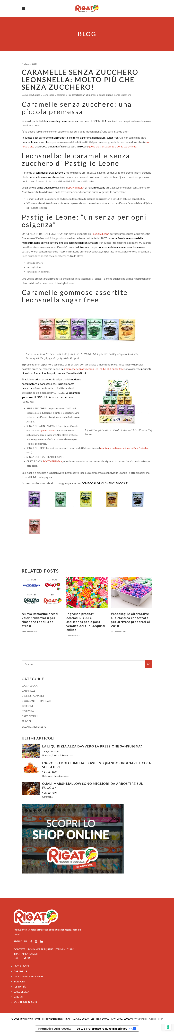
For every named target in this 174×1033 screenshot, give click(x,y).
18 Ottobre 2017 (74, 635)
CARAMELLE (29, 690)
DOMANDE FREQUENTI (41, 949)
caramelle (62, 94)
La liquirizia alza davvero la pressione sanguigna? (92, 746)
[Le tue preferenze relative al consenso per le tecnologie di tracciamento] (168, 1027)
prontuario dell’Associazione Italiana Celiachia (124, 448)
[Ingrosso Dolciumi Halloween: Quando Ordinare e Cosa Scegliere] (31, 768)
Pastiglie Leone (100, 233)
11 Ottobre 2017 (118, 631)
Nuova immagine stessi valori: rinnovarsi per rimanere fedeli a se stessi (40, 619)
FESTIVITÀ (28, 711)
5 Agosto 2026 (49, 772)
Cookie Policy (156, 1018)
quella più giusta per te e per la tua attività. (112, 146)
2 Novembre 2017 (30, 631)
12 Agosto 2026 (50, 751)
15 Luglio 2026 (49, 793)
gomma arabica (48, 430)
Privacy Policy (140, 1018)
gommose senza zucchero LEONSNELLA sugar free (94, 368)
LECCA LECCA (30, 685)
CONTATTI (20, 949)
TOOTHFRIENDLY (52, 461)
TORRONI (27, 706)
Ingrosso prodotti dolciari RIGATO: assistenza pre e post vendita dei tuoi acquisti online (85, 622)
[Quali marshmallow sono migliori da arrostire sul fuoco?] (31, 788)
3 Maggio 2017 (29, 64)
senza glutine (106, 94)
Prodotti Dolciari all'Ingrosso (83, 94)
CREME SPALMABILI (33, 695)
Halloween (47, 776)
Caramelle (27, 94)
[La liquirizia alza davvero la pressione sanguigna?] (31, 751)
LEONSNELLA (75, 187)
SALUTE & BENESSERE (34, 726)
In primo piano (61, 776)
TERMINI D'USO (65, 949)
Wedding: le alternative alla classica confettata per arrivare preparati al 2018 (130, 619)
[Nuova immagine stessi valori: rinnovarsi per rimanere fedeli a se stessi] (42, 592)
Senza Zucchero (122, 94)
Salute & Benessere (43, 94)
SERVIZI (26, 721)
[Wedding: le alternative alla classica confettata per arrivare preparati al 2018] (131, 592)
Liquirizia (46, 755)
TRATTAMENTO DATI (26, 953)
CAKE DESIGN (30, 716)
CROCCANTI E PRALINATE (37, 700)
